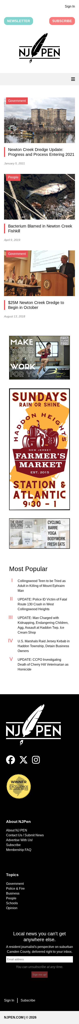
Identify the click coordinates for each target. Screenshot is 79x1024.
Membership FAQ (18, 850)
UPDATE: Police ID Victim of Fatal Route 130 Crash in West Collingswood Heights (42, 604)
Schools (12, 903)
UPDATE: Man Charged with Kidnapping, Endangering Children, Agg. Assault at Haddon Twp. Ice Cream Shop (43, 625)
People (11, 898)
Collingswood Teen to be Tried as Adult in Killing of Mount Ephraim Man (42, 585)
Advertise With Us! (19, 840)
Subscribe (62, 21)
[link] (39, 357)
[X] (23, 763)
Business (12, 893)
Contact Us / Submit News (25, 835)
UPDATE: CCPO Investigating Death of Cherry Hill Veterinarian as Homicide (43, 664)
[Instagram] (36, 763)
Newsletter (18, 21)
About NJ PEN (16, 830)
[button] (39, 49)
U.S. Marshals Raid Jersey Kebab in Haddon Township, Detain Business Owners (44, 646)
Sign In (70, 6)
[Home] (36, 729)
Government (15, 883)
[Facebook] (10, 763)
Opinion (11, 908)
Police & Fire (15, 888)
